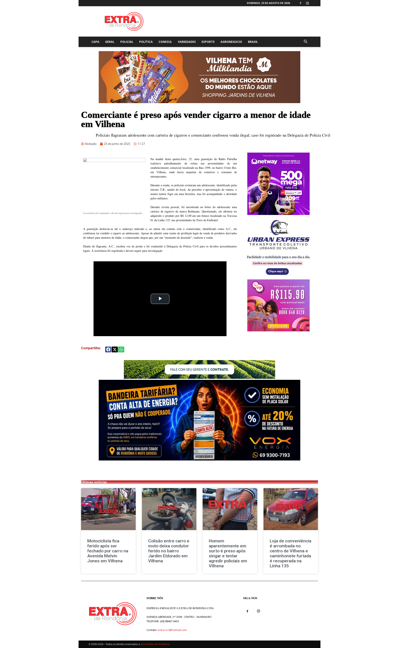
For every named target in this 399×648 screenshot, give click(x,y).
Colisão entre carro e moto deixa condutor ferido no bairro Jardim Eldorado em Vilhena (168, 550)
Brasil (253, 42)
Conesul (165, 42)
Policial (126, 42)
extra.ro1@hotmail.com (172, 630)
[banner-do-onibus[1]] (278, 277)
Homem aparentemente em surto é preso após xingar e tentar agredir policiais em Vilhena (228, 553)
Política (146, 42)
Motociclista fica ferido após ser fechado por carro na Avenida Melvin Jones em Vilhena (107, 550)
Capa (95, 42)
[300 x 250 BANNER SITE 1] (278, 330)
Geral (110, 42)
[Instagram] (307, 3)
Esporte (208, 42)
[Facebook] (300, 3)
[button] (305, 42)
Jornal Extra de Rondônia (155, 644)
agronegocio (231, 42)
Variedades (187, 42)
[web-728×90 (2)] (199, 378)
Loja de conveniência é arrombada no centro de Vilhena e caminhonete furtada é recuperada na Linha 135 (290, 553)
